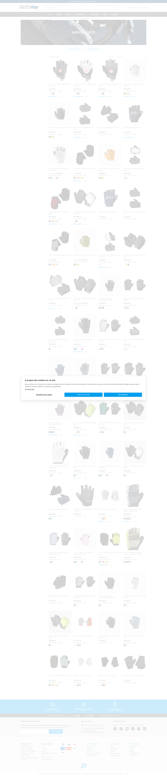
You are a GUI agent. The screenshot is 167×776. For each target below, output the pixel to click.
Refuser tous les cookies (83, 394)
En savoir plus (29, 389)
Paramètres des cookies (44, 394)
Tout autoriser (123, 394)
